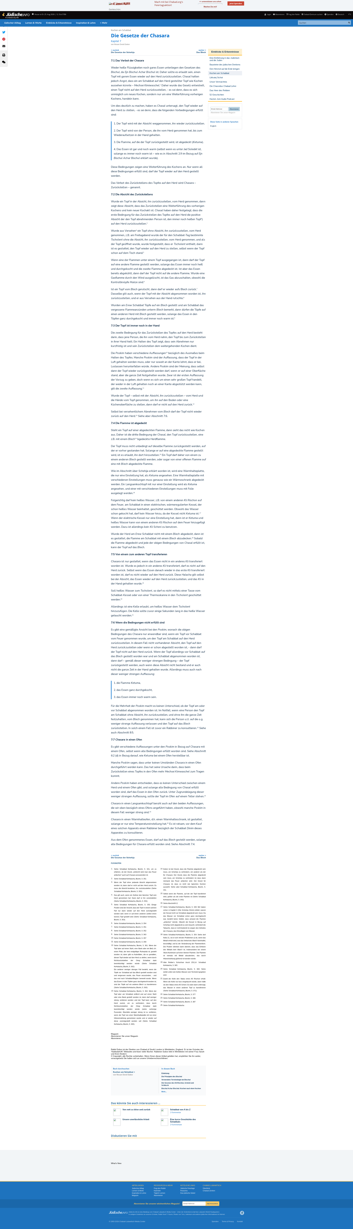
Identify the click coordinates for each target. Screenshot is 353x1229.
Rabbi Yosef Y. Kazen (165, 1214)
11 (143, 388)
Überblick (206, 1188)
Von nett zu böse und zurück (136, 1109)
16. (161, 903)
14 (136, 439)
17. (161, 907)
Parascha (184, 1191)
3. (112, 882)
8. (112, 930)
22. (161, 994)
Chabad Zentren (209, 1191)
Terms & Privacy (228, 1221)
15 (160, 454)
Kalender (157, 1191)
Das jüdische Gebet (187, 1193)
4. (112, 895)
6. (112, 923)
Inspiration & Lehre (86, 22)
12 (193, 404)
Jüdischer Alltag (12, 22)
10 (167, 353)
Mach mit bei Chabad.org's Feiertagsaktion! (169, 3)
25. (161, 1005)
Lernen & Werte (33, 22)
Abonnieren (158, 1195)
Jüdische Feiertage (187, 1188)
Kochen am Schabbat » (124, 1072)
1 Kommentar (175, 1112)
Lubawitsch (162, 1212)
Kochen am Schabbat (121, 30)
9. (112, 934)
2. (112, 878)
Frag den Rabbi (294, 14)
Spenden (330, 14)
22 (198, 728)
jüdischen (204, 1214)
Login (268, 14)
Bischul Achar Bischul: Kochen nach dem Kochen (181, 1088)
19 (143, 583)
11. (112, 942)
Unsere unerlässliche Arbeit (135, 1119)
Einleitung (165, 1073)
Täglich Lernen (159, 1193)
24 (150, 812)
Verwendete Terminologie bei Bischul (175, 1080)
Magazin (135, 1195)
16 (134, 493)
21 (133, 615)
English (213, 126)
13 (136, 416)
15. (161, 893)
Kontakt (240, 1221)
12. (112, 945)
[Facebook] (242, 1213)
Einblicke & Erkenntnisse (59, 22)
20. (161, 969)
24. (161, 1002)
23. (161, 998)
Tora (182, 1214)
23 (205, 796)
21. (161, 978)
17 (200, 513)
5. (112, 904)
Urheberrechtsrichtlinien (157, 1058)
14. (161, 869)
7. (112, 927)
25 (168, 823)
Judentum (188, 1214)
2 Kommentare (176, 1125)
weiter (201, 51)
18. (161, 934)
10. (112, 938)
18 (192, 538)
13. (112, 991)
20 (121, 599)
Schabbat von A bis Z (180, 1109)
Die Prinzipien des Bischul (171, 1077)
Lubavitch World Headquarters (209, 1212)
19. (161, 962)
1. (112, 869)
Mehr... (164, 1092)
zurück (123, 51)
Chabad (155, 1212)
